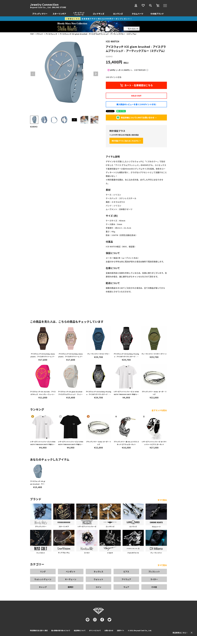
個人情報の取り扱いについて (60, 630)
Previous (33, 74)
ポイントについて (95, 630)
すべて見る (162, 500)
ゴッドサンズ (98, 13)
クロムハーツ (137, 13)
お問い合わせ (109, 630)
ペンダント (70, 571)
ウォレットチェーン (42, 579)
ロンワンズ (118, 13)
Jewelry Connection (44, 4)
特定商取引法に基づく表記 (39, 630)
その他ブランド (157, 13)
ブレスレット (154, 571)
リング (43, 571)
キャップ (43, 587)
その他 (154, 587)
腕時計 (71, 587)
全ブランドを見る (159, 410)
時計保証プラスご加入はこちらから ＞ (126, 141)
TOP (32, 34)
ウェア (126, 587)
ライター (154, 579)
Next (95, 74)
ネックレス (98, 571)
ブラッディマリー (39, 13)
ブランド (39, 34)
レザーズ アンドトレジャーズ (78, 14)
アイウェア (126, 579)
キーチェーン (70, 579)
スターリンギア (59, 13)
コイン (98, 587)
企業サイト (120, 630)
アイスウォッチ (51, 34)
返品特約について (80, 630)
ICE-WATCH (112, 41)
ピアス (126, 571)
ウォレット (98, 579)
